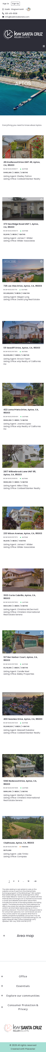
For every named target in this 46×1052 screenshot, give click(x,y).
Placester (30, 1049)
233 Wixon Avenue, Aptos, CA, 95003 (22, 533)
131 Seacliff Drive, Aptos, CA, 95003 (21, 347)
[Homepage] (23, 34)
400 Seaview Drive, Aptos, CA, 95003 (22, 719)
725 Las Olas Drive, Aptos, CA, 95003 (22, 285)
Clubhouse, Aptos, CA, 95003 (18, 842)
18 (28, 881)
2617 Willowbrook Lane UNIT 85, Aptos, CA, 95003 (19, 473)
